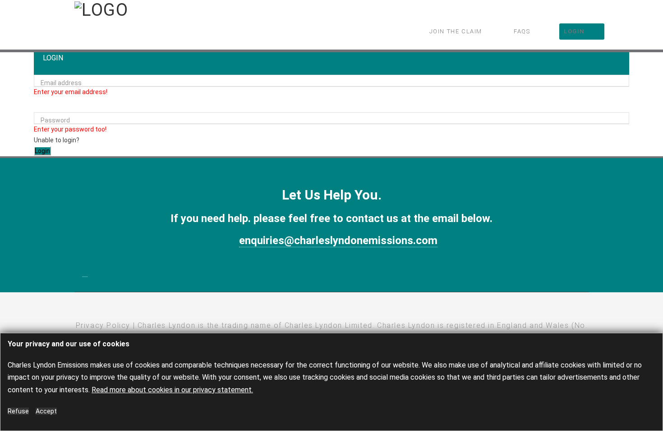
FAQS (522, 31)
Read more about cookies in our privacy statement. (172, 390)
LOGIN (574, 31)
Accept (46, 411)
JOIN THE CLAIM (455, 31)
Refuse (18, 411)
